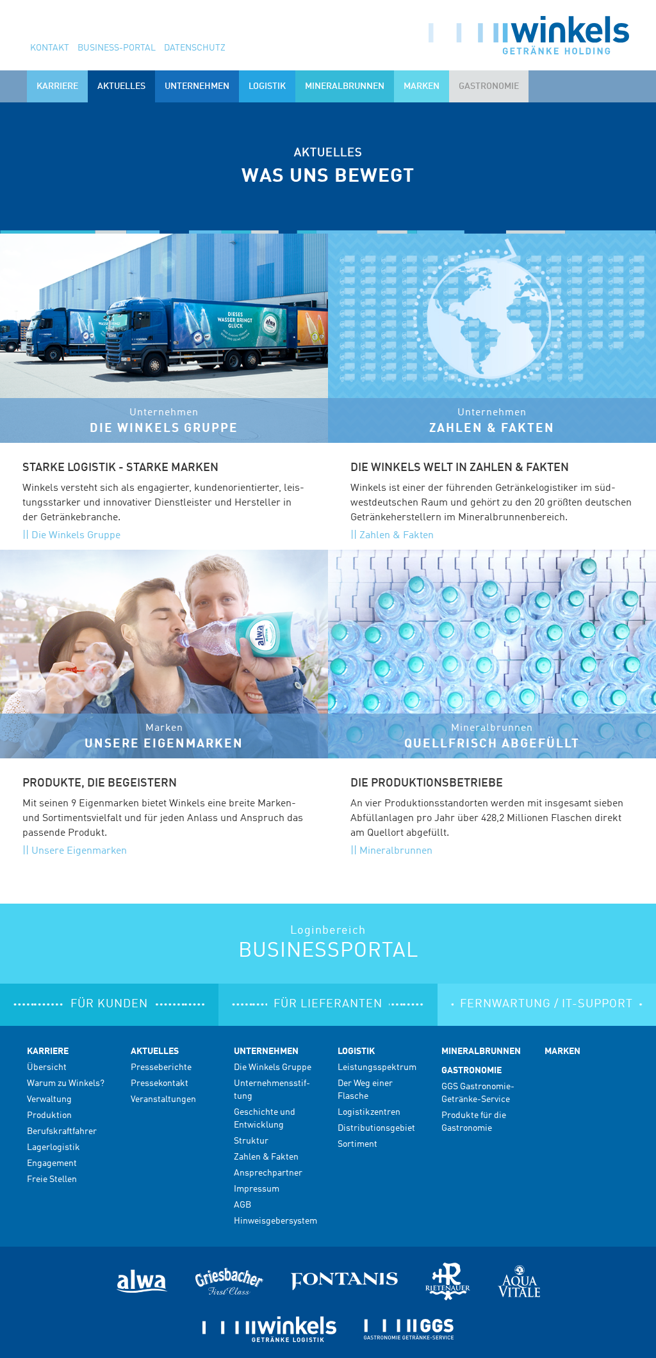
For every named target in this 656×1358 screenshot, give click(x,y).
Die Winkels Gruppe (75, 536)
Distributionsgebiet (376, 1128)
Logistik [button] (267, 86)
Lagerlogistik (53, 1147)
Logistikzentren (369, 1112)
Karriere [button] (57, 86)
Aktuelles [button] (121, 86)
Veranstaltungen (163, 1099)
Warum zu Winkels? (65, 1083)
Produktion (49, 1115)
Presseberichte (161, 1067)
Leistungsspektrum (377, 1067)
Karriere (48, 1051)
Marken (421, 86)
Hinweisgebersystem (275, 1221)
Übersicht (47, 1067)
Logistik (356, 1051)
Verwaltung (49, 1099)
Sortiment (357, 1144)
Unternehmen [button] (197, 86)
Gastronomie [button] (489, 86)
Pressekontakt (159, 1083)
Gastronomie (471, 1070)
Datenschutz (195, 48)
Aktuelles (155, 1051)
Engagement (52, 1163)
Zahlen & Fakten (396, 536)
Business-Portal (117, 48)
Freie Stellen (52, 1179)
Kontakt (49, 48)
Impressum (256, 1189)
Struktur (251, 1141)
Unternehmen (266, 1051)
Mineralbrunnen (344, 86)
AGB (242, 1205)
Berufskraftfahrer (62, 1131)
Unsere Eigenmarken (79, 851)
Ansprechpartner (268, 1173)
